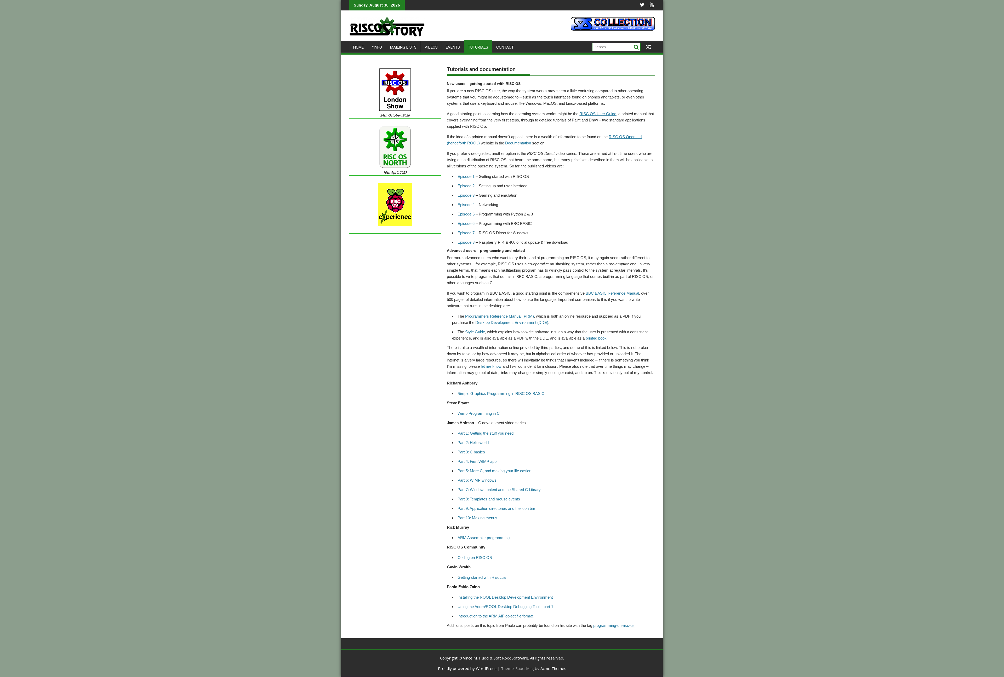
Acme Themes (553, 668)
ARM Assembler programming (484, 537)
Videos (431, 47)
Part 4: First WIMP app (477, 461)
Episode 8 (466, 242)
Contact (505, 47)
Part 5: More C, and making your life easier (494, 471)
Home (358, 47)
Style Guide (475, 332)
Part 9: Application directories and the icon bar (496, 508)
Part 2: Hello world (473, 442)
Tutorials (478, 47)
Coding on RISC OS (475, 557)
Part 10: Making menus (477, 518)
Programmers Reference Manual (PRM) (499, 316)
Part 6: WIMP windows (477, 480)
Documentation (518, 143)
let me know (491, 366)
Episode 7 (466, 233)
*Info (377, 47)
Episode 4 (466, 204)
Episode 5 (466, 214)
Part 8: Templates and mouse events (489, 499)
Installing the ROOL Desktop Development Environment (505, 597)
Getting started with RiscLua (482, 577)
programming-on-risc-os (614, 625)
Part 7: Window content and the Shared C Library (499, 489)
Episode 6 (466, 223)
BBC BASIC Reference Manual (612, 293)
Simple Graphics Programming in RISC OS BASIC (501, 393)
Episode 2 (466, 186)
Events (453, 47)
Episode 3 (466, 195)
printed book (596, 338)
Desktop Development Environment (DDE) (511, 322)
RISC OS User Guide (597, 114)
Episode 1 (466, 176)
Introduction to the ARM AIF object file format (495, 616)
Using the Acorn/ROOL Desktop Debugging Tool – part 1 (505, 606)
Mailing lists (403, 47)
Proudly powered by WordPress (467, 668)
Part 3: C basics (471, 452)
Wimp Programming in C (479, 413)
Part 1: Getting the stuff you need (486, 433)
